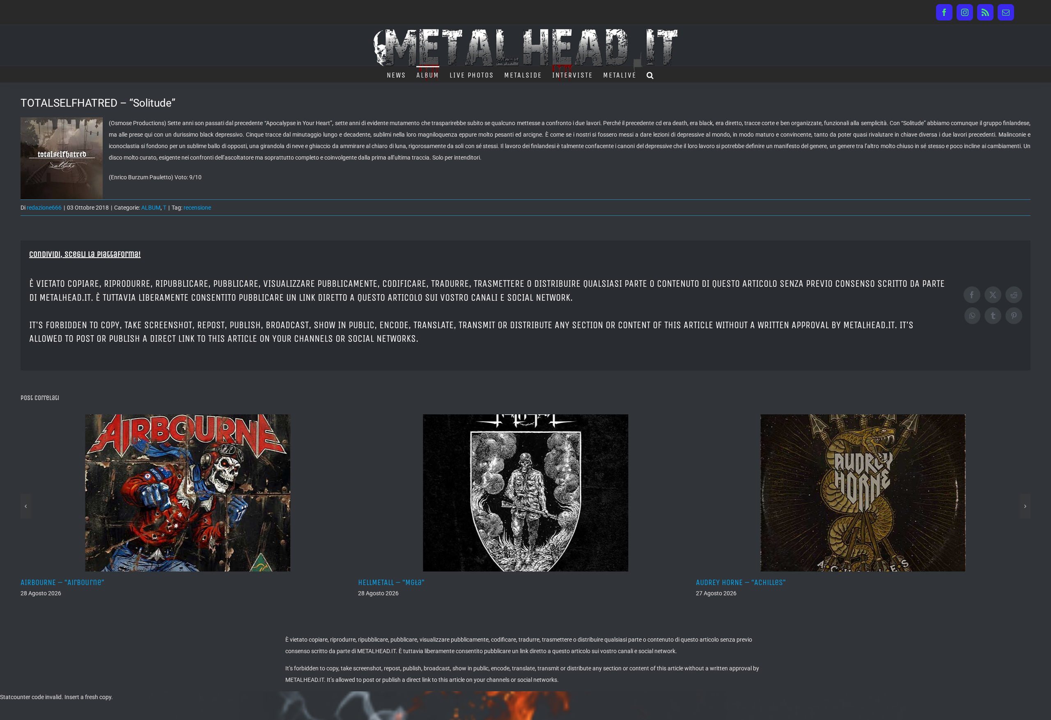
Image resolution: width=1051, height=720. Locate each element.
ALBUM (151, 207)
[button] (650, 74)
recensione (197, 207)
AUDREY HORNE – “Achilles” (414, 582)
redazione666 (44, 207)
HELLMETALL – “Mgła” (65, 582)
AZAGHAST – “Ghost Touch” (751, 582)
